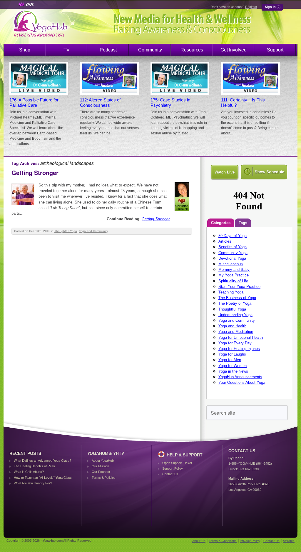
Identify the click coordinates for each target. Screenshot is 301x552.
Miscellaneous (230, 264)
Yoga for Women (232, 365)
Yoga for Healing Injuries (239, 348)
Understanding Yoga (235, 315)
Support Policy (172, 468)
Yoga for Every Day (235, 343)
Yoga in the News (233, 371)
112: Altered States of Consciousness (100, 103)
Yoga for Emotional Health (240, 337)
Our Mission (100, 466)
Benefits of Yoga (232, 247)
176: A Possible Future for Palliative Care (33, 103)
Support (275, 49)
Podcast (108, 49)
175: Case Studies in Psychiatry (170, 103)
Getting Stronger (34, 172)
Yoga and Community (93, 231)
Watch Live (225, 172)
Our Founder (101, 471)
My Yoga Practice (233, 275)
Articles (224, 241)
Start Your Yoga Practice (239, 286)
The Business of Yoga (237, 298)
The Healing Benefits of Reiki (34, 466)
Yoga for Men (229, 360)
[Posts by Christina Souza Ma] (182, 212)
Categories (220, 223)
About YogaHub (103, 460)
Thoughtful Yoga (65, 231)
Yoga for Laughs (232, 354)
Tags (243, 223)
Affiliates (289, 541)
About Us (198, 541)
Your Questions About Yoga (241, 382)
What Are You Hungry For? (33, 483)
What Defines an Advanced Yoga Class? (42, 460)
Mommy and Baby (234, 269)
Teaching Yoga (230, 292)
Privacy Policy (250, 541)
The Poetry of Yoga (234, 303)
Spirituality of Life (233, 281)
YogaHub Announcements (240, 377)
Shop (24, 49)
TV (66, 49)
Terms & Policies (104, 477)
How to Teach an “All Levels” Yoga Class (43, 477)
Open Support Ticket (177, 463)
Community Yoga (233, 253)
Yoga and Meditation (235, 331)
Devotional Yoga (232, 258)
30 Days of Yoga (232, 236)
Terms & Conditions (223, 541)
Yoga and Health (232, 326)
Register (251, 7)
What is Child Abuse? (29, 471)
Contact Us (170, 474)
